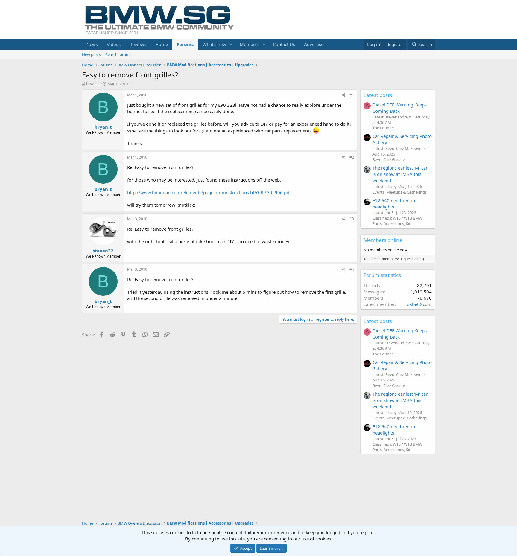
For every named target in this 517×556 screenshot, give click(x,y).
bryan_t (93, 83)
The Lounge (383, 127)
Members (249, 44)
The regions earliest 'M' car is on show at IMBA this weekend (400, 174)
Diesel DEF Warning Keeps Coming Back (399, 108)
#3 (351, 218)
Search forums (118, 54)
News (92, 44)
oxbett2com (419, 304)
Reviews (138, 44)
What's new (214, 44)
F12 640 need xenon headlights (393, 203)
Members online (383, 240)
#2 (351, 157)
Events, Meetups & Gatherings (399, 192)
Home (161, 44)
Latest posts (378, 95)
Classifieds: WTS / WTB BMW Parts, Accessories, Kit (397, 220)
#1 (351, 95)
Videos (114, 44)
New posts (91, 54)
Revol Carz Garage (388, 159)
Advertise (313, 44)
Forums (185, 44)
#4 (351, 269)
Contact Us (284, 44)
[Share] (343, 95)
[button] (231, 44)
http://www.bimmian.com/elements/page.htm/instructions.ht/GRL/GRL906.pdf (209, 192)
